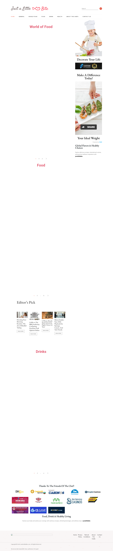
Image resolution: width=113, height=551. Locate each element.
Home (75, 535)
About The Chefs (93, 537)
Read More (20, 331)
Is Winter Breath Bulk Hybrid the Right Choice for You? (47, 324)
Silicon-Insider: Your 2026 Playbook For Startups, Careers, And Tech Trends (59, 325)
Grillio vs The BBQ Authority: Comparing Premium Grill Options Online (34, 326)
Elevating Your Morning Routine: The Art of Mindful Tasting (21, 324)
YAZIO (100, 142)
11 (43, 295)
